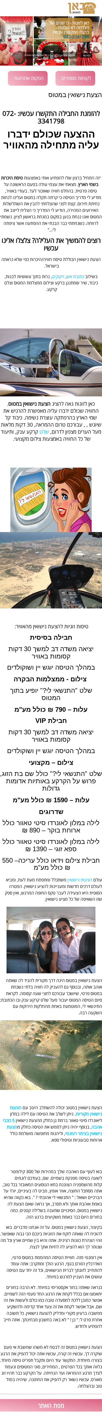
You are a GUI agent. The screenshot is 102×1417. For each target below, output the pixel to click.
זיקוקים (58, 276)
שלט (43, 431)
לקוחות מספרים (76, 78)
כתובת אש (75, 276)
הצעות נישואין (79, 880)
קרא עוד (86, 55)
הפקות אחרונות (29, 78)
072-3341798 (76, 37)
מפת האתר (51, 1405)
